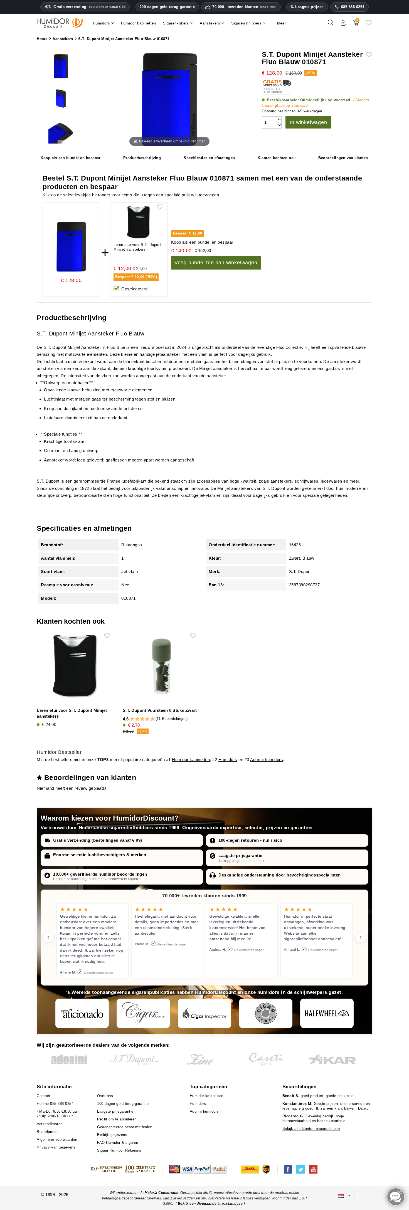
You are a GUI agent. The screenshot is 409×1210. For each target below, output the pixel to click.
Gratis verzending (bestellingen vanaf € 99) (97, 840)
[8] (147, 719)
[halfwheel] (327, 1013)
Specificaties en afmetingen (209, 158)
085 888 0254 (352, 7)
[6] (142, 719)
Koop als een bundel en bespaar (70, 158)
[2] (132, 719)
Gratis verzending (89, 7)
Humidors (227, 759)
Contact (43, 1096)
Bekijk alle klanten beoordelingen (311, 1129)
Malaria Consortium (161, 1193)
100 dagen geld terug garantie (167, 7)
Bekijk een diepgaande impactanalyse (211, 1204)
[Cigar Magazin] (265, 1013)
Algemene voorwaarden (57, 1139)
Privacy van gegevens (56, 1147)
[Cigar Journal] (143, 1013)
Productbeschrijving (142, 158)
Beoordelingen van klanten (343, 158)
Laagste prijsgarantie (240, 855)
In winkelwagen (308, 122)
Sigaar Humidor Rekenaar (119, 1150)
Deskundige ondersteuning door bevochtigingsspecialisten (279, 875)
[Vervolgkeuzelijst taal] (344, 1196)
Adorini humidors (266, 759)
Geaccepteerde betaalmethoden (124, 1127)
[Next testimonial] (360, 937)
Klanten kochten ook (277, 158)
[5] (139, 719)
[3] (134, 719)
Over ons (105, 1096)
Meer (281, 23)
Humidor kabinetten (191, 759)
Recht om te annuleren (117, 1119)
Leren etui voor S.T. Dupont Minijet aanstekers (138, 247)
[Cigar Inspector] (204, 1013)
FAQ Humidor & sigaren (117, 1142)
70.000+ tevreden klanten (244, 7)
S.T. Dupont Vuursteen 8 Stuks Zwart (160, 710)
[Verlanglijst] (368, 24)
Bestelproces (48, 1132)
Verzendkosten (50, 1124)
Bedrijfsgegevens (112, 1135)
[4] (137, 719)
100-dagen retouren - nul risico (250, 840)
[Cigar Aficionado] (82, 1013)
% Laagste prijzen (307, 7)
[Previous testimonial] (48, 937)
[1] (129, 719)
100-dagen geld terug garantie (123, 1104)
